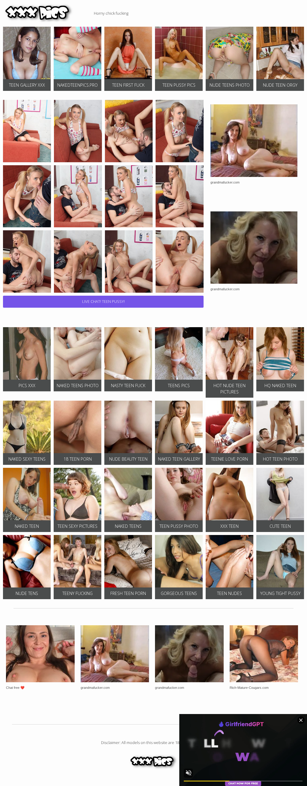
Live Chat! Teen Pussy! (103, 301)
